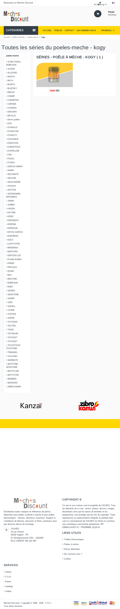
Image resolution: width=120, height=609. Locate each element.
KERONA (11, 224)
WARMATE (12, 360)
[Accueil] (16, 16)
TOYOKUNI (12, 334)
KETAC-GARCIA (15, 232)
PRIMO (10, 263)
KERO (10, 216)
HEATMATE (13, 174)
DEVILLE (11, 116)
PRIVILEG (12, 267)
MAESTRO (12, 252)
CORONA (11, 104)
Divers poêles (13, 120)
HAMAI (10, 170)
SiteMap (9, 586)
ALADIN (11, 69)
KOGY (10, 240)
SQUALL (11, 306)
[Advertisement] (60, 464)
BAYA (10, 81)
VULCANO (12, 356)
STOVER (11, 314)
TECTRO (11, 326)
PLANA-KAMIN (14, 259)
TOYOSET (12, 341)
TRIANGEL (12, 352)
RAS (9, 275)
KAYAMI (11, 213)
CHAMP (11, 96)
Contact (67, 559)
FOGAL (10, 159)
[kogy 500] (54, 75)
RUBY (10, 287)
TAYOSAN (12, 322)
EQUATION (12, 143)
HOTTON (11, 190)
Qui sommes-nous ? (73, 554)
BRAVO (11, 92)
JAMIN (10, 201)
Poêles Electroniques (74, 539)
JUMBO (11, 205)
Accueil (6, 37)
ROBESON (12, 283)
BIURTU (11, 84)
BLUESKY (12, 88)
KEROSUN (12, 228)
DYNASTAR (13, 131)
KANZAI (11, 209)
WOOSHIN (12, 383)
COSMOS (12, 108)
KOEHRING (12, 236)
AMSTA (11, 77)
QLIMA (10, 271)
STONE (11, 310)
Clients (8, 572)
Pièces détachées (72, 549)
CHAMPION (12, 100)
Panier (8, 582)
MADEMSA (12, 248)
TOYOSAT (12, 337)
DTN (9, 123)
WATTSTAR (13, 375)
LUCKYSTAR (13, 244)
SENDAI (11, 291)
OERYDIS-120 (14, 255)
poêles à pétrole (18, 37)
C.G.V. (48, 603)
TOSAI (10, 330)
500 (54, 90)
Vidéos (8, 591)
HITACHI (11, 186)
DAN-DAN (12, 112)
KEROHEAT (13, 220)
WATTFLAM (13, 371)
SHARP (11, 298)
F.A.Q (8, 577)
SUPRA (11, 318)
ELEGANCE (13, 139)
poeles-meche (33, 37)
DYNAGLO (12, 127)
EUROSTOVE (13, 147)
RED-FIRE (12, 279)
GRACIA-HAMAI (14, 166)
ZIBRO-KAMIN (14, 387)
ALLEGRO (12, 73)
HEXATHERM (13, 182)
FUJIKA (11, 163)
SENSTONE (13, 295)
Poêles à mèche (71, 544)
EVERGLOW (13, 151)
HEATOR (11, 178)
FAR (9, 155)
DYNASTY (12, 135)
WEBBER (11, 379)
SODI (9, 302)
